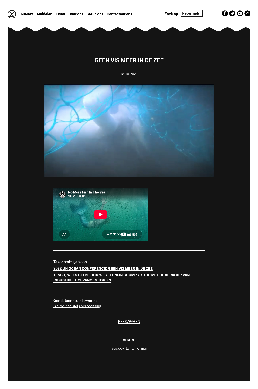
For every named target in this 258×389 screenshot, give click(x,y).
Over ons (75, 14)
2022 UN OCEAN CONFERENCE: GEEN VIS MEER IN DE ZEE (103, 268)
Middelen (44, 14)
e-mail (142, 348)
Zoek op (171, 14)
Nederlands (191, 13)
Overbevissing (90, 306)
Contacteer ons (119, 14)
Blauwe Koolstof (65, 306)
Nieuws (27, 14)
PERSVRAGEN (129, 322)
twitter (131, 348)
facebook (117, 348)
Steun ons (95, 14)
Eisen (60, 14)
